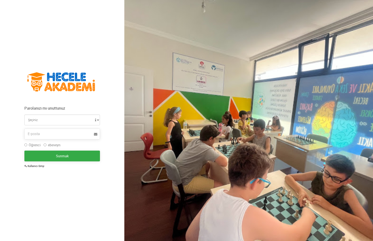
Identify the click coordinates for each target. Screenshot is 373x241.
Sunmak (62, 156)
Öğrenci (35, 145)
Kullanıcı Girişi (35, 166)
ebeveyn (54, 145)
